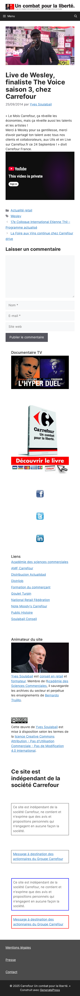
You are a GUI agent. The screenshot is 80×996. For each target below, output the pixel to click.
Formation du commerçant (30, 587)
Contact (11, 972)
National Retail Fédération (30, 600)
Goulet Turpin (21, 593)
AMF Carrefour (22, 568)
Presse (11, 960)
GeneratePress (50, 990)
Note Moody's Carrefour (29, 606)
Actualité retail (21, 210)
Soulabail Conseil (24, 619)
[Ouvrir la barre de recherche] (75, 16)
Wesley (16, 216)
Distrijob (17, 581)
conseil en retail (51, 676)
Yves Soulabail (47, 727)
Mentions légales (18, 947)
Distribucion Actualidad (28, 574)
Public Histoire (22, 612)
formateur (18, 681)
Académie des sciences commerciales (39, 562)
